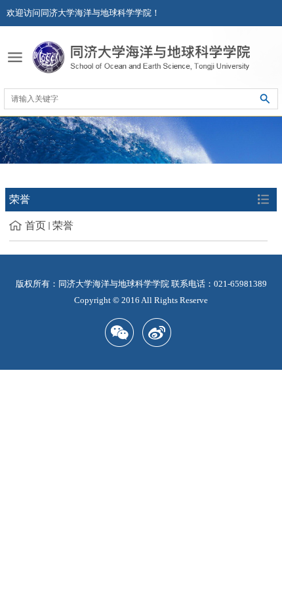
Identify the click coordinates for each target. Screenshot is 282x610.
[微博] (159, 332)
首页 (35, 225)
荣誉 (62, 225)
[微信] (122, 332)
